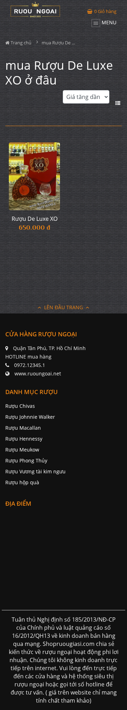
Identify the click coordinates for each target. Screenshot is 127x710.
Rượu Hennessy (23, 438)
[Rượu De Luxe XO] (34, 176)
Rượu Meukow (22, 449)
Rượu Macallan (23, 427)
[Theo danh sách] (118, 102)
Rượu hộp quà (22, 482)
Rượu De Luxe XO (35, 219)
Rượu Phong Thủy (26, 460)
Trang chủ (20, 42)
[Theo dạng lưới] (112, 102)
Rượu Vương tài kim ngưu (35, 471)
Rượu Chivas (20, 406)
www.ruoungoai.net (37, 373)
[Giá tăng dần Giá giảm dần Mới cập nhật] (86, 101)
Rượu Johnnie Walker (30, 416)
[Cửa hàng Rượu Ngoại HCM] (35, 9)
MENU (108, 22)
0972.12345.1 (29, 365)
